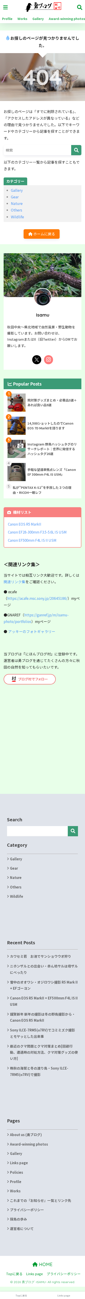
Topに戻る (14, 1273)
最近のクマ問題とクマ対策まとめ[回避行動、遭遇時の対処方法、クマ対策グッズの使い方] (44, 1052)
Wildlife (17, 216)
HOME (45, 1264)
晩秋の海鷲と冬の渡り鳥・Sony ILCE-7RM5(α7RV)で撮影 (39, 1071)
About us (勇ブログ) (26, 1134)
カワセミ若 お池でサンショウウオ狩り (40, 956)
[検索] (76, 150)
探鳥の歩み (18, 1219)
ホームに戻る (43, 233)
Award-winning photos (29, 1144)
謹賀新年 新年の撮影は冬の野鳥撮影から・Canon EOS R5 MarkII (42, 1017)
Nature (17, 203)
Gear (15, 196)
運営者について (22, 1228)
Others (16, 210)
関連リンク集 (14, 581)
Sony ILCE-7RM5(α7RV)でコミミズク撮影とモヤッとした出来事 (42, 1033)
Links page (19, 1162)
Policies (16, 1172)
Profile (7, 18)
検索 (73, 831)
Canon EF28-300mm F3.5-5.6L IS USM (37, 531)
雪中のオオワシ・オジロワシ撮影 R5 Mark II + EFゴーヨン (44, 985)
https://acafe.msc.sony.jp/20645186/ (37, 598)
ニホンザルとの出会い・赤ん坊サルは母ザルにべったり (44, 969)
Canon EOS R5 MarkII (24, 524)
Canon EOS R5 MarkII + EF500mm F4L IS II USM (44, 1001)
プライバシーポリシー (27, 1209)
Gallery (38, 18)
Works (22, 18)
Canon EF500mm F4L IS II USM (32, 540)
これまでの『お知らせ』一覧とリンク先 (40, 1200)
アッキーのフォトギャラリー (31, 631)
